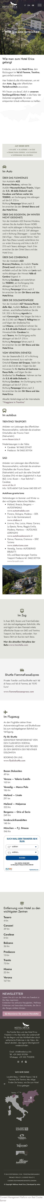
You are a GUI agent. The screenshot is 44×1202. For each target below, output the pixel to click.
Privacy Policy (15, 1177)
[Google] (26, 1062)
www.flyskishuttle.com (14, 760)
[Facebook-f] (22, 1062)
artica (38, 1184)
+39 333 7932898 (26, 1057)
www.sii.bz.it (9, 485)
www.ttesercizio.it (11, 439)
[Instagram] (18, 1062)
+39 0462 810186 (20, 1054)
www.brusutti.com (15, 561)
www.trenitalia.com (18, 645)
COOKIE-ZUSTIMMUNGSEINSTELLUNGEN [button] (22, 1181)
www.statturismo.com (17, 545)
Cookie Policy (28, 1177)
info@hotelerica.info (23, 1051)
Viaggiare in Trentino (13, 402)
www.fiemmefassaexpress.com (19, 691)
